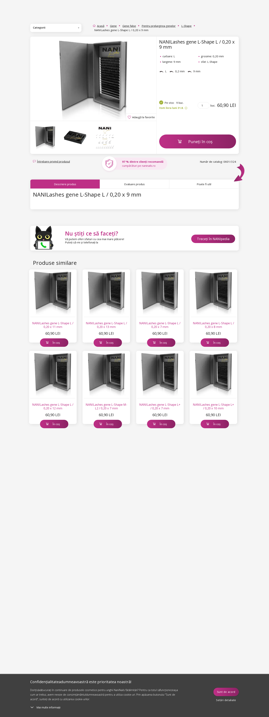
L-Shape (186, 26)
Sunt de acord (226, 692)
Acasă (100, 26)
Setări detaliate (226, 700)
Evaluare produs (134, 184)
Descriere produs (65, 184)
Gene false (129, 26)
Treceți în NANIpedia (213, 239)
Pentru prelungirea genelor (159, 26)
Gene (113, 26)
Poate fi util (204, 184)
